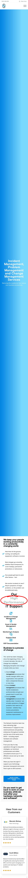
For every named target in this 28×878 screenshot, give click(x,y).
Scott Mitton (13, 853)
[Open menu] (24, 6)
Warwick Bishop (15, 821)
